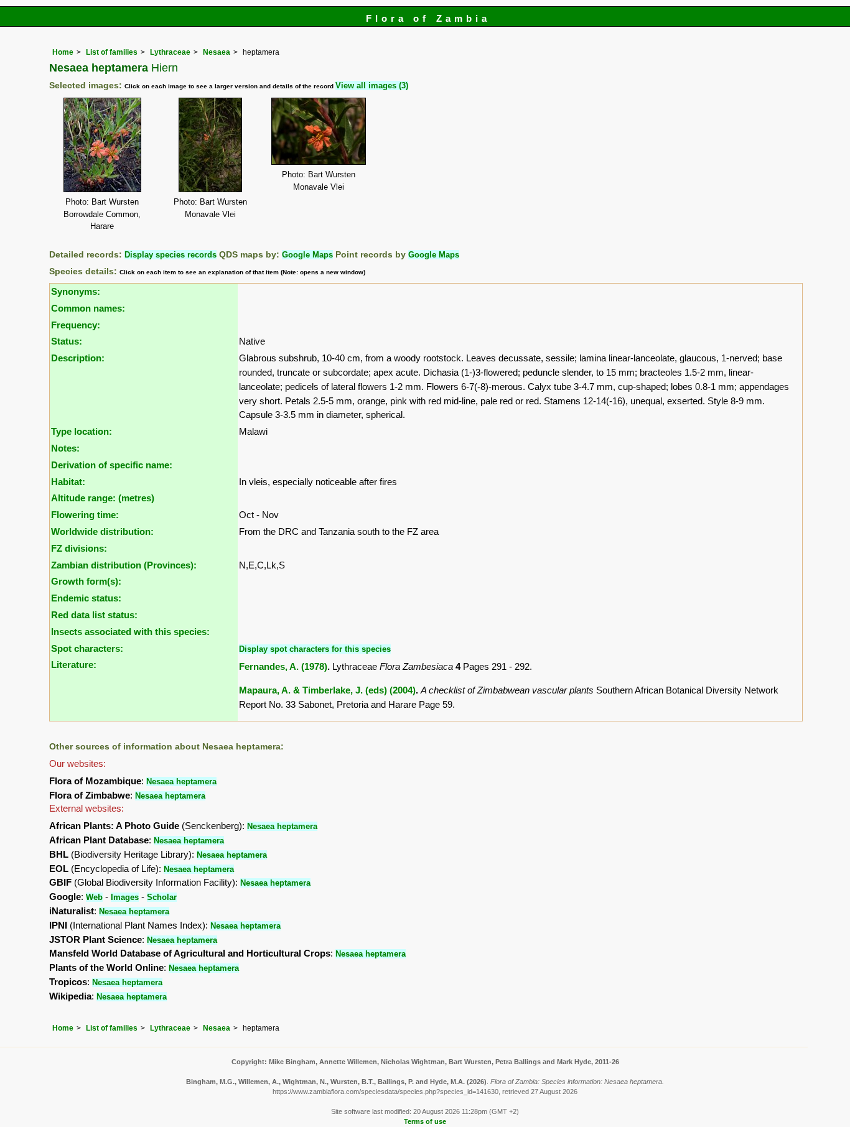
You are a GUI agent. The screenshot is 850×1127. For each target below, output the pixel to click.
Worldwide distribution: (102, 531)
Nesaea (216, 52)
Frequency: (75, 325)
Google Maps (307, 254)
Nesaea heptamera (181, 781)
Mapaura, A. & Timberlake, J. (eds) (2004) (327, 690)
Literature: (73, 664)
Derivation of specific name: (111, 465)
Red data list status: (94, 615)
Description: (78, 358)
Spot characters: (87, 648)
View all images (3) (371, 85)
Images (125, 897)
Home (62, 52)
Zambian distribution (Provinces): (124, 565)
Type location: (81, 431)
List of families (112, 52)
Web (94, 897)
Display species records (170, 254)
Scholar (162, 897)
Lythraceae (170, 52)
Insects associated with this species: (130, 631)
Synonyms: (75, 291)
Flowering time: (85, 514)
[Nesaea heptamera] (102, 144)
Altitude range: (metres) (102, 498)
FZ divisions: (79, 548)
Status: (66, 341)
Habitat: (68, 481)
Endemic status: (86, 598)
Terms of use (425, 1121)
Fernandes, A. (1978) (283, 666)
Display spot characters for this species (315, 649)
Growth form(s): (86, 581)
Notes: (65, 448)
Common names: (88, 308)
